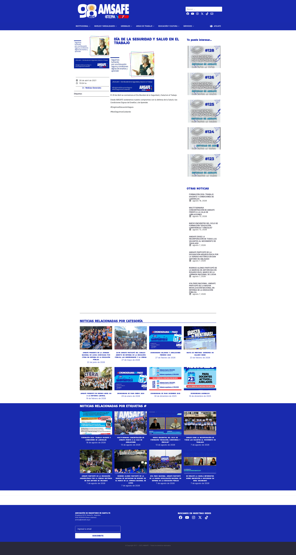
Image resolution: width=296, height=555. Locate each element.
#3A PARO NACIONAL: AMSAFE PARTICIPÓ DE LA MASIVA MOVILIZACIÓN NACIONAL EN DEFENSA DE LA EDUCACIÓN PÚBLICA (165, 478)
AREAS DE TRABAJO (144, 26)
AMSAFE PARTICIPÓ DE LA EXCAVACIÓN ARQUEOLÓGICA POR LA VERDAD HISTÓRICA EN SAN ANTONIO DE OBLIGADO (96, 478)
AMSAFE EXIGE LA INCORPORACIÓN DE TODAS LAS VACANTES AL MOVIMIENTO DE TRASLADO (200, 439)
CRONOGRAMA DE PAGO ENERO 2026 (130, 393)
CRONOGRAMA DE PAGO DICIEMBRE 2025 (165, 393)
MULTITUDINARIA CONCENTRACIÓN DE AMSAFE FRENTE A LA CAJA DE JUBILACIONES (130, 439)
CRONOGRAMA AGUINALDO (200, 393)
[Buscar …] (204, 9)
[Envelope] (212, 14)
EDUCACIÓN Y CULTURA (167, 26)
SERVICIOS (187, 26)
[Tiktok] (207, 14)
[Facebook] (188, 14)
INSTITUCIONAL (82, 26)
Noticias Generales (93, 88)
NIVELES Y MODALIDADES (104, 26)
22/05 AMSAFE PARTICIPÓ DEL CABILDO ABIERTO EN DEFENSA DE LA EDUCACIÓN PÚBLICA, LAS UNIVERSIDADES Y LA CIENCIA (130, 355)
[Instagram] (197, 14)
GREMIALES (125, 26)
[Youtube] (192, 14)
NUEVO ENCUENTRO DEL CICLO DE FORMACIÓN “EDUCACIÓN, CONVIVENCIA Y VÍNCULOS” (165, 439)
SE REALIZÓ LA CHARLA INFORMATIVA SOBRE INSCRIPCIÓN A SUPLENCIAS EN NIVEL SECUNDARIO (200, 478)
